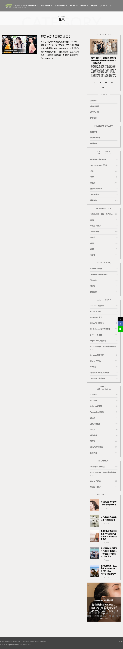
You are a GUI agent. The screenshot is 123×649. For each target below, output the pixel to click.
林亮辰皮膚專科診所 (7, 642)
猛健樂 (92, 286)
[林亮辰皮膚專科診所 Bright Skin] (15, 5)
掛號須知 (93, 100)
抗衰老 (92, 183)
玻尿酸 (92, 441)
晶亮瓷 (92, 429)
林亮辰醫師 (94, 106)
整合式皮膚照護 (96, 188)
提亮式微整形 (95, 424)
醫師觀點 (93, 143)
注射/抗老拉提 (60, 6)
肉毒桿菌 (93, 453)
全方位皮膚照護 (31, 6)
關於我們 (83, 6)
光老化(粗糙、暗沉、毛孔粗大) (101, 214)
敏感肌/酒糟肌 (95, 225)
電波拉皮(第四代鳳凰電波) (100, 372)
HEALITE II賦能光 (97, 323)
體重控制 (93, 200)
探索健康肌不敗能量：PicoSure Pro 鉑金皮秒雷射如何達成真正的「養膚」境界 (104, 609)
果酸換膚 (93, 435)
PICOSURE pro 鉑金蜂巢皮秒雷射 (103, 346)
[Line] (120, 329)
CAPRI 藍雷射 (95, 311)
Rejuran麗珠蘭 (96, 406)
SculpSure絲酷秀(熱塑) (99, 274)
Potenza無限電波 (97, 355)
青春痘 (92, 255)
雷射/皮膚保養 (45, 6)
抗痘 (92, 177)
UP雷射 (93, 366)
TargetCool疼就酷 (97, 412)
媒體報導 (93, 132)
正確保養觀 (94, 231)
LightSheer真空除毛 (98, 340)
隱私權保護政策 (25, 645)
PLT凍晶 (93, 400)
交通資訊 (18, 642)
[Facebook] (120, 323)
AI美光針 (93, 394)
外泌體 (92, 418)
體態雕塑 (72, 6)
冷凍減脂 (93, 280)
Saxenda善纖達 (96, 268)
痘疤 (92, 243)
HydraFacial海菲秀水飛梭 (100, 329)
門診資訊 (93, 118)
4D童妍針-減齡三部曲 (98, 159)
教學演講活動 (95, 137)
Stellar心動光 (95, 361)
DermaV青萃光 (96, 317)
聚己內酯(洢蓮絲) (96, 447)
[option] (104, 602)
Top (121, 641)
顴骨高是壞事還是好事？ (56, 36)
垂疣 (92, 220)
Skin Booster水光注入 (99, 165)
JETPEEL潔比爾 (96, 335)
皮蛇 (92, 249)
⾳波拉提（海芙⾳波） (98, 378)
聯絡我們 (94, 6)
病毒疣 (92, 237)
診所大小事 (94, 112)
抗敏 (92, 171)
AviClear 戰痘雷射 (97, 305)
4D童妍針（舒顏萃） (98, 466)
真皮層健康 (94, 194)
